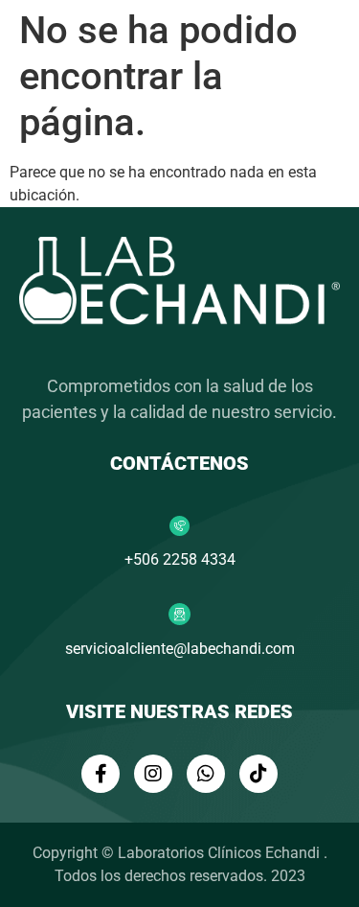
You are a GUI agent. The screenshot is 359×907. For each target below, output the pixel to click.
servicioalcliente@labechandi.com (180, 649)
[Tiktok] (258, 774)
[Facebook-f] (100, 774)
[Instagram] (153, 774)
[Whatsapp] (206, 774)
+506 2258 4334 (180, 559)
